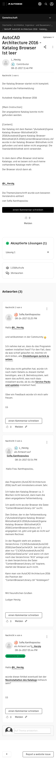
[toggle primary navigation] (5, 4)
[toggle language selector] (40, 4)
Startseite (7, 25)
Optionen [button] (47, 37)
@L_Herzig (8, 183)
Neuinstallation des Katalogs (21, 680)
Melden (28, 223)
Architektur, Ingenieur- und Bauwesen (31, 25)
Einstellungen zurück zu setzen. (27, 357)
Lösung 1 (10, 252)
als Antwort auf (27, 646)
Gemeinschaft (9, 17)
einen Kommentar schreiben (28, 209)
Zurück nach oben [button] (6, 754)
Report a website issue (38, 754)
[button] (52, 47)
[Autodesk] (15, 4)
